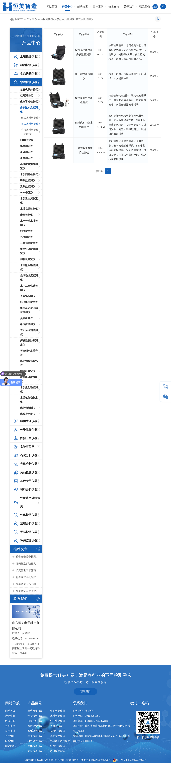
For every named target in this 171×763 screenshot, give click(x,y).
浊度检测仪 (26, 231)
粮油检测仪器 (57, 710)
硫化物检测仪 (27, 407)
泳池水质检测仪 (29, 302)
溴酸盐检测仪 (27, 186)
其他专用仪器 (57, 736)
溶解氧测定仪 (27, 259)
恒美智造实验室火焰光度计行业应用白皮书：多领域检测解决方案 (28, 563)
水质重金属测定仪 (29, 200)
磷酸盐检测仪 (27, 180)
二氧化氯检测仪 (29, 243)
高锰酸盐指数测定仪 (29, 166)
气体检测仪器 (35, 746)
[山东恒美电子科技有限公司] (20, 6)
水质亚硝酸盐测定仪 (29, 251)
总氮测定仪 (26, 158)
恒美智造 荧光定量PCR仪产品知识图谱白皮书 (28, 584)
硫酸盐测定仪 (27, 413)
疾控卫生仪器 (35, 725)
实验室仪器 (56, 725)
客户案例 (98, 6)
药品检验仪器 (35, 736)
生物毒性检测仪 (29, 101)
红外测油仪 (26, 95)
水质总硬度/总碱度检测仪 (29, 310)
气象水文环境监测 (60, 741)
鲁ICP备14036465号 (101, 760)
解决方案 (82, 6)
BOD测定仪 (26, 192)
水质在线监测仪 (29, 208)
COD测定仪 (26, 140)
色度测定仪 (26, 237)
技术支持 (113, 6)
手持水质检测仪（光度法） (30, 131)
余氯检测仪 (26, 214)
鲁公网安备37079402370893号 (131, 760)
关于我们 (129, 6)
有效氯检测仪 (27, 296)
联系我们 (144, 6)
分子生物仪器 (57, 720)
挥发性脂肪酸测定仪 (29, 342)
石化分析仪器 (35, 731)
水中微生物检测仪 (29, 267)
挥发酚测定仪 (27, 371)
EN (155, 6)
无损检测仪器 (35, 751)
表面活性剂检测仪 (29, 332)
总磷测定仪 (26, 152)
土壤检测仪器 (35, 710)
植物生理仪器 (35, 720)
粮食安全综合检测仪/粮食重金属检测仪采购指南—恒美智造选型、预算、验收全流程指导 (28, 556)
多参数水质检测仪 (64, 19)
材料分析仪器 (35, 741)
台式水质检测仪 (30, 117)
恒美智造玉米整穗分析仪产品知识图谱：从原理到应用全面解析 (28, 570)
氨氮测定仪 (26, 146)
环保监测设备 (57, 751)
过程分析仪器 (57, 746)
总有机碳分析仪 (29, 89)
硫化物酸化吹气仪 (29, 363)
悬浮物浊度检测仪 (29, 277)
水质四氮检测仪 (29, 174)
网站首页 (51, 6)
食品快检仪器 (35, 715)
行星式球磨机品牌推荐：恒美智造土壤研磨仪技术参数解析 (28, 577)
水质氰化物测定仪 (29, 399)
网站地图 (10, 746)
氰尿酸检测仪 (27, 324)
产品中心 (67, 6)
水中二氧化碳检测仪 (29, 287)
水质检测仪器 (45, 19)
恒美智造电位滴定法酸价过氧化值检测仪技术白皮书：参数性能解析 (28, 591)
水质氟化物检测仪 (29, 389)
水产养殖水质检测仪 (29, 222)
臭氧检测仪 (26, 318)
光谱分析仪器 (57, 731)
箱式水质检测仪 (84, 19)
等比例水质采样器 (29, 352)
